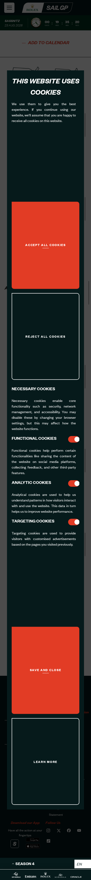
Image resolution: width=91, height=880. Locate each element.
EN (79, 863)
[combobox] (82, 864)
